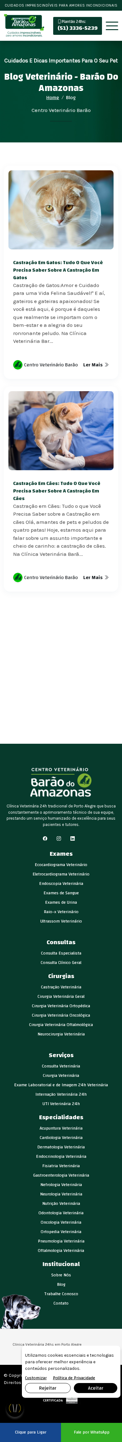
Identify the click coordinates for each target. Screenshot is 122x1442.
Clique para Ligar (30, 1432)
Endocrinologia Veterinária (61, 1156)
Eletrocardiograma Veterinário (61, 874)
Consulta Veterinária (61, 1066)
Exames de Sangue (61, 893)
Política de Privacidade (74, 1378)
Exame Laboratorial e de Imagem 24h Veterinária (61, 1085)
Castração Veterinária (61, 987)
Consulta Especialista (61, 953)
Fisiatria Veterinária (61, 1166)
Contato (61, 1303)
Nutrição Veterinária (61, 1204)
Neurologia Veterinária (61, 1194)
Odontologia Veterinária (61, 1213)
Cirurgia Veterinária (61, 1076)
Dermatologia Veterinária (61, 1147)
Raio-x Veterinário (61, 912)
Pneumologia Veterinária (61, 1241)
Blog (61, 1284)
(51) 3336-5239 (78, 25)
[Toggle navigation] (112, 26)
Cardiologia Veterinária (61, 1138)
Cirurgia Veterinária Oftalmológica (61, 1025)
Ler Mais (93, 365)
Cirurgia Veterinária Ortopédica (61, 1006)
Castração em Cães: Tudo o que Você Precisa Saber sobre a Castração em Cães (56, 491)
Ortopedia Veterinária (61, 1232)
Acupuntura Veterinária (61, 1128)
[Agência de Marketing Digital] (61, 1398)
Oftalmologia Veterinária (61, 1251)
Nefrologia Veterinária (61, 1185)
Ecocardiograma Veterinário (61, 865)
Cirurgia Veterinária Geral (61, 996)
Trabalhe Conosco (61, 1294)
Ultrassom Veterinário (61, 921)
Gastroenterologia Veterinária (61, 1175)
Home (52, 97)
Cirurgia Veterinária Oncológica (61, 1015)
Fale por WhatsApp (91, 1432)
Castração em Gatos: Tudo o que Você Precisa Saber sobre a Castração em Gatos (58, 270)
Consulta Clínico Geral (61, 963)
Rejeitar (47, 1388)
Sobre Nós (61, 1275)
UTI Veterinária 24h (61, 1104)
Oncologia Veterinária (61, 1222)
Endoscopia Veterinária (61, 884)
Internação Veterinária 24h (61, 1094)
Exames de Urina (61, 902)
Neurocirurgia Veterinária (61, 1034)
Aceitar (95, 1388)
